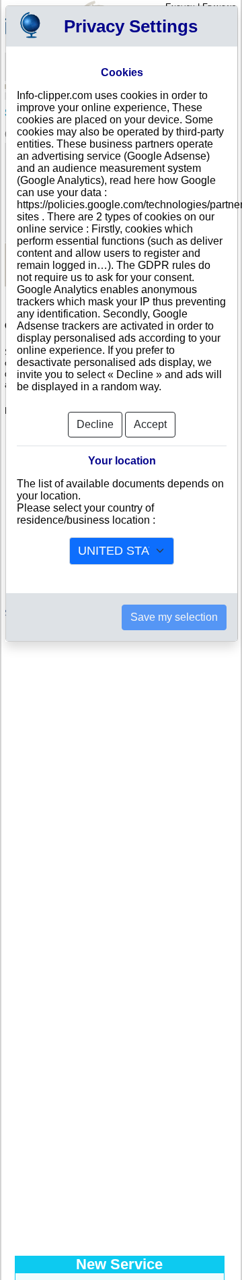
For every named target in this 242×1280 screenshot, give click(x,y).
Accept (150, 424)
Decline (95, 424)
